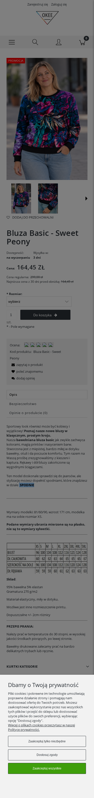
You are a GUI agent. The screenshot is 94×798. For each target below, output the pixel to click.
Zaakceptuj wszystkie (47, 768)
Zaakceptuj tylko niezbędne (47, 741)
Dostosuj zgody (47, 755)
